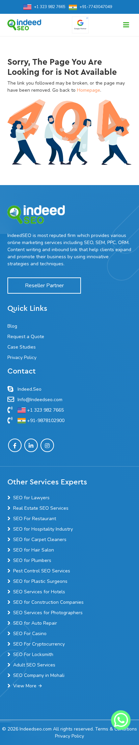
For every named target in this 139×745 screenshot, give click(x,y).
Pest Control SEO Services (41, 571)
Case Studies (21, 347)
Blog (12, 326)
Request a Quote (25, 336)
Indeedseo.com (36, 729)
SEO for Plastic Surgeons (40, 581)
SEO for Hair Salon (33, 550)
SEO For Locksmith (33, 654)
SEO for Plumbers (32, 560)
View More (24, 686)
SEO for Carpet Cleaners (39, 539)
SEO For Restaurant (34, 518)
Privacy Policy (21, 357)
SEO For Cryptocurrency (39, 644)
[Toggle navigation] (126, 25)
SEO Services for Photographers (48, 612)
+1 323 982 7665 (49, 6)
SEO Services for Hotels (39, 592)
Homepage (88, 90)
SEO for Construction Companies (48, 602)
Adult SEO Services (34, 665)
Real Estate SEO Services (40, 508)
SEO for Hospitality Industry (43, 529)
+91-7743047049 (96, 6)
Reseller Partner (44, 285)
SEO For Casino (30, 633)
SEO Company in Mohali (38, 675)
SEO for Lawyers (31, 498)
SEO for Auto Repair (35, 623)
